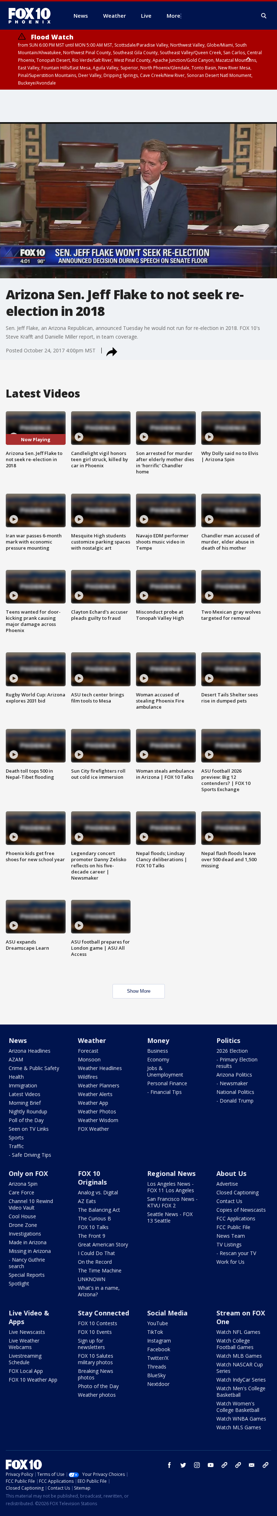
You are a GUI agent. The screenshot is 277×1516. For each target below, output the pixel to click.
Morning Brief (25, 1102)
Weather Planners (98, 1085)
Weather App (93, 1102)
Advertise (227, 1183)
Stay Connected (103, 1313)
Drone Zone (23, 1224)
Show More (138, 991)
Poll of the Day (26, 1120)
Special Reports (27, 1274)
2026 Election (232, 1050)
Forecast (88, 1050)
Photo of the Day (98, 1386)
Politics (228, 1040)
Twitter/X (157, 1357)
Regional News (171, 1173)
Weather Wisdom (98, 1120)
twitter (183, 1465)
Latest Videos (24, 1094)
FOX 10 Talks (93, 1227)
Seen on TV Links (29, 1128)
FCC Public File (233, 1227)
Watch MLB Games (239, 1355)
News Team (230, 1235)
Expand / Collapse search (264, 16)
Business (157, 1050)
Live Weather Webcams (24, 1343)
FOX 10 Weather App (33, 1379)
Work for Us (230, 1261)
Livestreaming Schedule (25, 1359)
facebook (169, 1465)
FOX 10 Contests (97, 1323)
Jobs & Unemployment (165, 1071)
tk (224, 1465)
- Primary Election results (237, 1062)
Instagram (159, 1340)
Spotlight (19, 1283)
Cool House (22, 1216)
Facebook (158, 1349)
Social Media (167, 1313)
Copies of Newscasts (241, 1209)
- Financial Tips (164, 1091)
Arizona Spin (23, 1183)
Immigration (23, 1085)
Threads (156, 1366)
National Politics (235, 1091)
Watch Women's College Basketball (237, 1406)
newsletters (265, 1465)
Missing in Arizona (30, 1250)
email (252, 1465)
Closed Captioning (237, 1192)
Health (16, 1076)
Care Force (21, 1192)
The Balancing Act (99, 1209)
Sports (16, 1137)
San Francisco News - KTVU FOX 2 (172, 1202)
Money (158, 1040)
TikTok (155, 1331)
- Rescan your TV (236, 1253)
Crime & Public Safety (34, 1068)
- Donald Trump (235, 1100)
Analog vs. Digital (98, 1192)
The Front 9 (91, 1235)
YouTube (157, 1323)
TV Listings (229, 1244)
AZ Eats (87, 1201)
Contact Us (229, 1201)
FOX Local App (26, 1370)
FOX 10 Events (95, 1331)
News (18, 1040)
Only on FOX (28, 1173)
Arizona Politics (234, 1074)
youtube (210, 1465)
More (173, 15)
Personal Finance (167, 1083)
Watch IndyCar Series (241, 1379)
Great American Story (103, 1244)
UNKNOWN (91, 1279)
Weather (92, 1040)
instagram (197, 1465)
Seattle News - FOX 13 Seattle (170, 1217)
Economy (158, 1059)
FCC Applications (235, 1218)
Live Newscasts (27, 1331)
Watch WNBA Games (241, 1418)
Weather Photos (97, 1111)
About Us (231, 1173)
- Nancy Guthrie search (27, 1263)
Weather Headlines (100, 1068)
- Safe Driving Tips (30, 1154)
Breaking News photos (95, 1374)
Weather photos (97, 1394)
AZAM (16, 1059)
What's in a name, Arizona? (99, 1291)
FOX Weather (93, 1128)
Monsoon (89, 1059)
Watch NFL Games (238, 1331)
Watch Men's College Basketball (240, 1391)
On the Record (95, 1261)
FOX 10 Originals (92, 1177)
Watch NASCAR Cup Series (239, 1367)
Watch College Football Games (235, 1343)
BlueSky (156, 1375)
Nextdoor (158, 1383)
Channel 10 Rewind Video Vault (31, 1204)
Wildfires (88, 1076)
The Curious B (94, 1218)
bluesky (238, 1465)
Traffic (16, 1146)
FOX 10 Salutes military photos (95, 1359)
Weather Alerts (95, 1094)
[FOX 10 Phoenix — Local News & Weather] (32, 15)
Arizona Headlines (29, 1050)
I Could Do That (96, 1253)
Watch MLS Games (238, 1427)
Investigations (25, 1233)
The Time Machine (100, 1270)
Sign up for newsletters (91, 1343)
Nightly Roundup (28, 1111)
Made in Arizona (28, 1242)
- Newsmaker (232, 1083)
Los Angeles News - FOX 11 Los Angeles (170, 1187)
